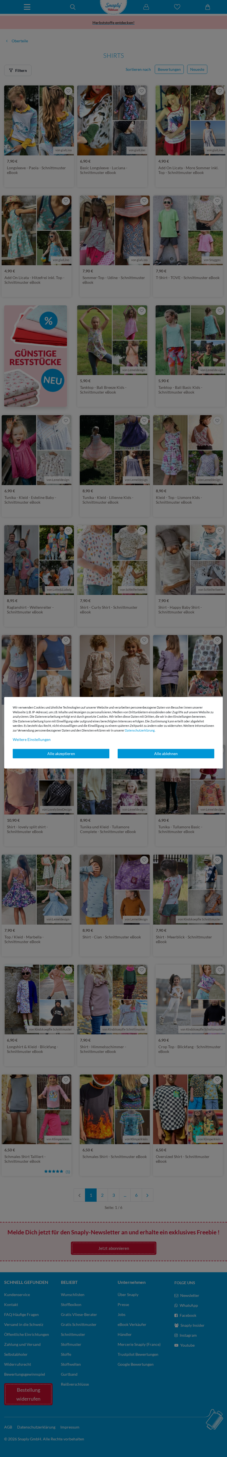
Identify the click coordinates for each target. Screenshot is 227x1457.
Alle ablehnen (166, 753)
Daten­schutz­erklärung (140, 730)
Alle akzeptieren (61, 753)
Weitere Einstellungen (32, 739)
